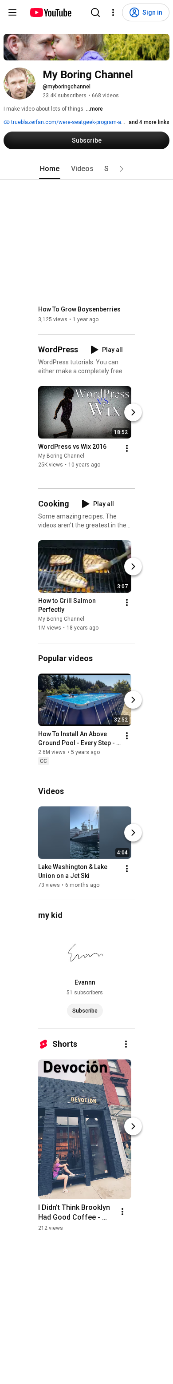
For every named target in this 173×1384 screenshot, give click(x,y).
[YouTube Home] (50, 12)
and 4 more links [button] (149, 122)
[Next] (133, 412)
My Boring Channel (61, 456)
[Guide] (12, 12)
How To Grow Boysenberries (79, 309)
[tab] (49, 168)
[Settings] (113, 12)
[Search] (95, 12)
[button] (121, 168)
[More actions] (127, 448)
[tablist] (86, 168)
